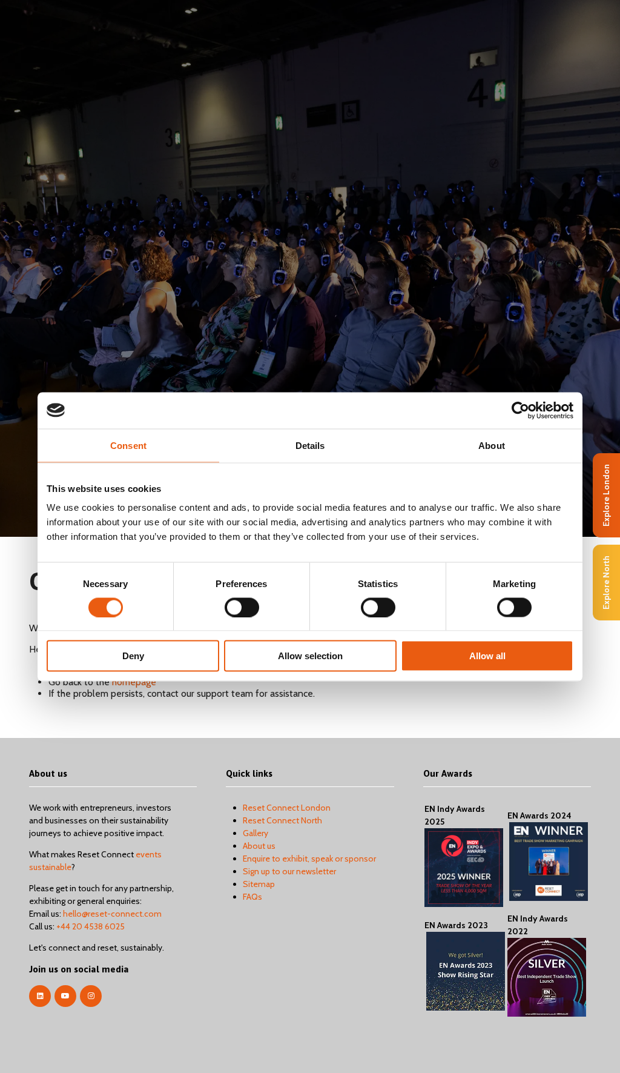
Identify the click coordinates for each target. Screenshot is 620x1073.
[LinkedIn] (40, 996)
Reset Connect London (287, 807)
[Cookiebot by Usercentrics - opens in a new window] (520, 410)
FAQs (252, 896)
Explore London (606, 495)
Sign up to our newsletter (289, 871)
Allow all (487, 656)
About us (259, 845)
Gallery (255, 833)
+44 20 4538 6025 (90, 926)
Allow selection (310, 656)
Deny (133, 656)
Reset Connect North (282, 820)
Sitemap (259, 884)
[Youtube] (65, 996)
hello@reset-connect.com (112, 913)
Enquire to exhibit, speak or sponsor (309, 858)
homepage (134, 682)
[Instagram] (91, 996)
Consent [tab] (128, 445)
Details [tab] (310, 445)
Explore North (606, 583)
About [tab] (491, 445)
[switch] (242, 607)
